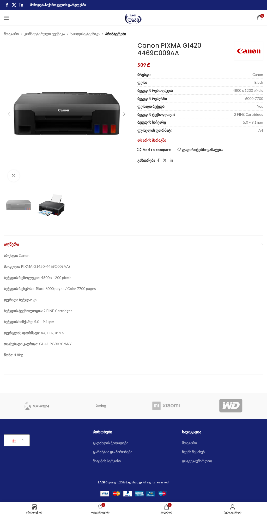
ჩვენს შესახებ (193, 452)
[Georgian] (16, 440)
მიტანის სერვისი (107, 461)
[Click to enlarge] (14, 176)
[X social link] (14, 5)
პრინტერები (115, 34)
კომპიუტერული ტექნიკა (44, 34)
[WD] (230, 406)
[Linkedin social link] (21, 5)
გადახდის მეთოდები (110, 443)
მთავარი (11, 34)
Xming (101, 405)
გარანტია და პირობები (112, 452)
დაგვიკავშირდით (197, 461)
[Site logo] (134, 17)
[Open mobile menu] (6, 18)
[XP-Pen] (36, 406)
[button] (9, 114)
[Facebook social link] (7, 5)
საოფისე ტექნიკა (85, 34)
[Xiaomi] (166, 406)
